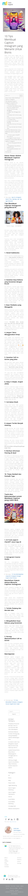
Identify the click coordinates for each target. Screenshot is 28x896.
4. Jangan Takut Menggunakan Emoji (14, 112)
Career (19, 861)
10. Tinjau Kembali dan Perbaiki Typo (14, 127)
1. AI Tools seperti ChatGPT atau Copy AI (13, 135)
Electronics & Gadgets (14, 888)
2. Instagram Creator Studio (13, 138)
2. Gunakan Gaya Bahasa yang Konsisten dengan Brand (14, 106)
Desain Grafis (11, 783)
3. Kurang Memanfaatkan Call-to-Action (14, 149)
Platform (19, 859)
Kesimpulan (8, 152)
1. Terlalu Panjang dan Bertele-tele (14, 143)
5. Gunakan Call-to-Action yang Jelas (14, 115)
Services (19, 857)
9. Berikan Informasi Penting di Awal (14, 124)
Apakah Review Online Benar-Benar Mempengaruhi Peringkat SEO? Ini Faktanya (14, 753)
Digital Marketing (12, 785)
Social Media (11, 799)
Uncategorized (12, 806)
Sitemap (19, 863)
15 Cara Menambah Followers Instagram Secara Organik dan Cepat (14, 702)
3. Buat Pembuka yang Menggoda (12, 109)
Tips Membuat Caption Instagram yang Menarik (11, 102)
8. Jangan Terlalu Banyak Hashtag (12, 121)
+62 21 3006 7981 (13, 851)
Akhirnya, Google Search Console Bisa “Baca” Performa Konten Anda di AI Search (13, 763)
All (9, 775)
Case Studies (6, 860)
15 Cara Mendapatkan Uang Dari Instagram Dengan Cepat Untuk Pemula (14, 576)
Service (10, 796)
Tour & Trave (13, 886)
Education (17, 890)
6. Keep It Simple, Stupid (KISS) (14, 118)
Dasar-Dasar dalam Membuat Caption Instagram (12, 98)
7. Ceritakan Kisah (11, 119)
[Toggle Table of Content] (20, 95)
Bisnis (9, 778)
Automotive (8, 886)
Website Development (13, 808)
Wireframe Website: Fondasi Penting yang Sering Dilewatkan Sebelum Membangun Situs (13, 735)
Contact (7, 865)
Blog (9, 780)
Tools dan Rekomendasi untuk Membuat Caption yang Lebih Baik (13, 131)
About (6, 857)
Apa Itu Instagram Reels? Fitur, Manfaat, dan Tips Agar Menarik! (14, 199)
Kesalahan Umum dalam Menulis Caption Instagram (13, 140)
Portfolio (7, 866)
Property (17, 886)
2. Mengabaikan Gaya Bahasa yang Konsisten (13, 146)
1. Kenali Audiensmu (12, 104)
